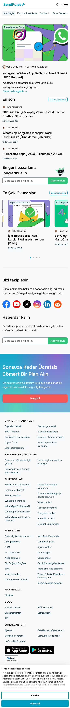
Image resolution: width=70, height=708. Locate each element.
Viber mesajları (12, 574)
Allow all (35, 703)
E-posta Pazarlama (27, 13)
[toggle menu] (66, 4)
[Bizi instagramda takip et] (37, 304)
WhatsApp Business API (17, 506)
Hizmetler (12, 530)
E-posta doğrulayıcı (47, 431)
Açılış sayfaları (12, 557)
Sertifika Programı (14, 635)
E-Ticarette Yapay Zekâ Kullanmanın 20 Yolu (32, 154)
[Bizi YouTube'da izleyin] (17, 304)
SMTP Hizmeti (12, 431)
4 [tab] (39, 258)
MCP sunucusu (45, 607)
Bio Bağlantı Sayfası (15, 563)
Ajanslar (9, 630)
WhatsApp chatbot (15, 500)
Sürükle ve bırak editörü (17, 437)
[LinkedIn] (47, 304)
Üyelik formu (11, 442)
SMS (7, 568)
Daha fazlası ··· (60, 13)
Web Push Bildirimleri (16, 579)
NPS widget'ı (44, 552)
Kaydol (35, 398)
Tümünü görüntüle (58, 99)
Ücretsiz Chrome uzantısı (50, 437)
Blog (8, 601)
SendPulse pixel (45, 541)
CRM (7, 547)
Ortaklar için (15, 625)
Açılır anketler (44, 547)
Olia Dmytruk (15, 66)
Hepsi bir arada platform (50, 568)
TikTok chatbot (12, 495)
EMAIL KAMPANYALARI (20, 420)
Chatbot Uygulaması (48, 523)
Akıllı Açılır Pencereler (48, 536)
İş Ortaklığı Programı (15, 641)
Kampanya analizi (46, 426)
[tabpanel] (29, 225)
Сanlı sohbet (43, 557)
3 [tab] (36, 258)
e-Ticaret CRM (12, 552)
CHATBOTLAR (14, 479)
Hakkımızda (13, 589)
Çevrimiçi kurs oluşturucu (18, 536)
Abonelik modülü (45, 518)
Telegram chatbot (46, 513)
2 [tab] (34, 258)
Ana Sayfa (8, 13)
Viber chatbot (44, 502)
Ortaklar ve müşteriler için (50, 630)
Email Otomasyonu (14, 447)
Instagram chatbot (14, 490)
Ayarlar (35, 695)
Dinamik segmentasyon (49, 582)
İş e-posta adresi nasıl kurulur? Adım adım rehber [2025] (26, 239)
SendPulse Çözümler (21, 454)
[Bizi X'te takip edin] (27, 304)
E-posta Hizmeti (13, 426)
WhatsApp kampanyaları (17, 511)
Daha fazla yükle (58, 193)
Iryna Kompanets (14, 107)
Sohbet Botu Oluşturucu (17, 484)
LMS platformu (12, 541)
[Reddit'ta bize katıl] (58, 304)
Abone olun (58, 180)
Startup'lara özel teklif (48, 635)
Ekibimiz (9, 595)
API (6, 618)
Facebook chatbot (46, 507)
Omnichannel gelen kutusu (51, 563)
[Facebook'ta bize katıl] (6, 304)
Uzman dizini (43, 612)
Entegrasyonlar (13, 612)
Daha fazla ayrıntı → (14, 91)
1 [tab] (31, 258)
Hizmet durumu (13, 607)
